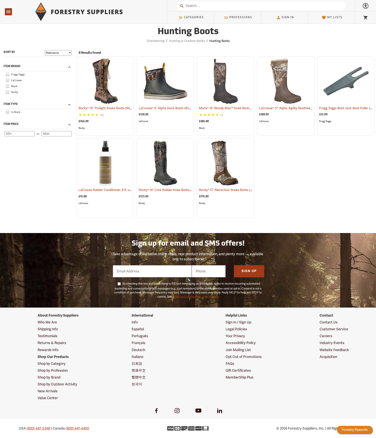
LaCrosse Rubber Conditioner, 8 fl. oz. (111, 190)
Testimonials (47, 336)
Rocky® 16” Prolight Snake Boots (107, 108)
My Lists (335, 17)
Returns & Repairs (52, 343)
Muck (202, 128)
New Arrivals (48, 391)
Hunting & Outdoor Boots (187, 41)
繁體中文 (139, 377)
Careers (326, 336)
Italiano (137, 357)
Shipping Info (48, 329)
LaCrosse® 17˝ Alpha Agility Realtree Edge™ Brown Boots (305, 108)
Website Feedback (334, 350)
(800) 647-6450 (77, 428)
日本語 (137, 364)
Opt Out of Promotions (244, 357)
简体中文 (139, 370)
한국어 (137, 384)
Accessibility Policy (241, 343)
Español (138, 329)
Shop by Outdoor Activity (57, 384)
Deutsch (138, 350)
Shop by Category (52, 364)
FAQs (230, 364)
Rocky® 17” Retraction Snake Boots (229, 190)
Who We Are (47, 322)
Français (138, 343)
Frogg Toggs (325, 121)
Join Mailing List (238, 350)
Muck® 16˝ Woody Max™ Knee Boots (230, 108)
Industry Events (332, 343)
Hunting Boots (188, 31)
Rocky (82, 128)
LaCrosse (143, 121)
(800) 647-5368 (38, 428)
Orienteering (155, 41)
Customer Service (334, 329)
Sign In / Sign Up (238, 322)
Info (135, 322)
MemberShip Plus (239, 377)
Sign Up (249, 271)
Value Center (48, 398)
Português (140, 336)
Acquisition (328, 357)
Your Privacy (235, 336)
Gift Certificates (238, 370)
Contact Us (329, 322)
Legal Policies (236, 329)
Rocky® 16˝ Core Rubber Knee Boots (170, 190)
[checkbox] (7, 74)
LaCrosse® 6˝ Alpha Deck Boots (166, 108)
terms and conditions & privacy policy (195, 296)
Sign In (288, 17)
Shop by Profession (53, 370)
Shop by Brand (49, 377)
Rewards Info (48, 350)
